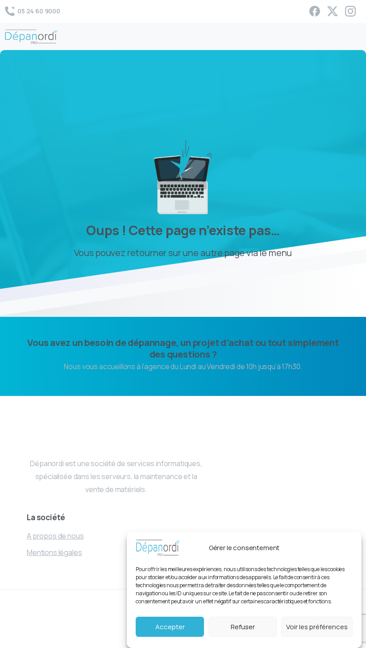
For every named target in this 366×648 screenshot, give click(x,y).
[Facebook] (315, 11)
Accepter (170, 626)
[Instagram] (350, 11)
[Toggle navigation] (353, 36)
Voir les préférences (317, 626)
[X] (332, 11)
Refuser (243, 626)
